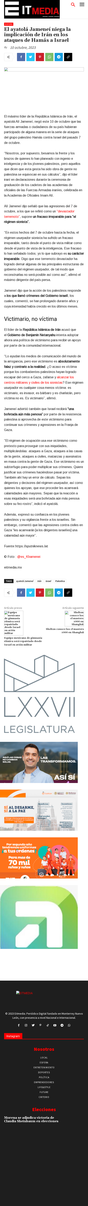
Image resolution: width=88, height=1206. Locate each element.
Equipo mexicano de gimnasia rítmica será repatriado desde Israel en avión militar (23, 641)
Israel (48, 581)
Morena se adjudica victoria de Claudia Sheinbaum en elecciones (31, 1119)
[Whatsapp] (69, 1025)
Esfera (8, 24)
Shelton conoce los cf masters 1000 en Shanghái (65, 631)
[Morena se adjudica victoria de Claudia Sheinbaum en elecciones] (76, 1123)
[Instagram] (25, 1025)
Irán (39, 581)
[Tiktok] (47, 1025)
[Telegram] (59, 57)
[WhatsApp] (49, 57)
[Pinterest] (40, 57)
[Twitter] (30, 57)
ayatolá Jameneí (24, 581)
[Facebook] (21, 57)
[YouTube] (54, 1025)
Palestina (60, 581)
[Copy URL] (68, 57)
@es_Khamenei (28, 556)
